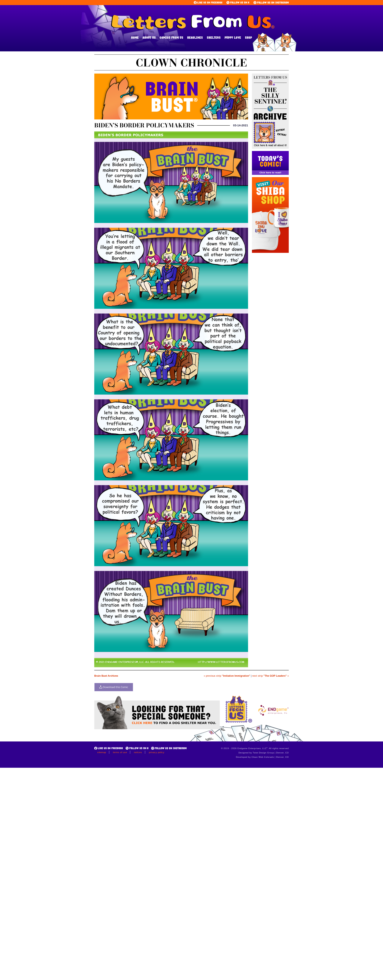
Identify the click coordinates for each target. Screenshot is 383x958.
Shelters (214, 37)
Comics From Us (171, 37)
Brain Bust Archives (106, 675)
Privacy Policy (156, 752)
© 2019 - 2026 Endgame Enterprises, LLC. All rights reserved (255, 748)
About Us (149, 37)
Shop (248, 37)
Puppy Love (233, 37)
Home (135, 37)
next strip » (270, 675)
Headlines (195, 37)
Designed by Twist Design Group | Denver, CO (263, 753)
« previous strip (227, 675)
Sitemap (101, 752)
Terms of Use (120, 752)
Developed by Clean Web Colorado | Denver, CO (262, 757)
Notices (138, 752)
